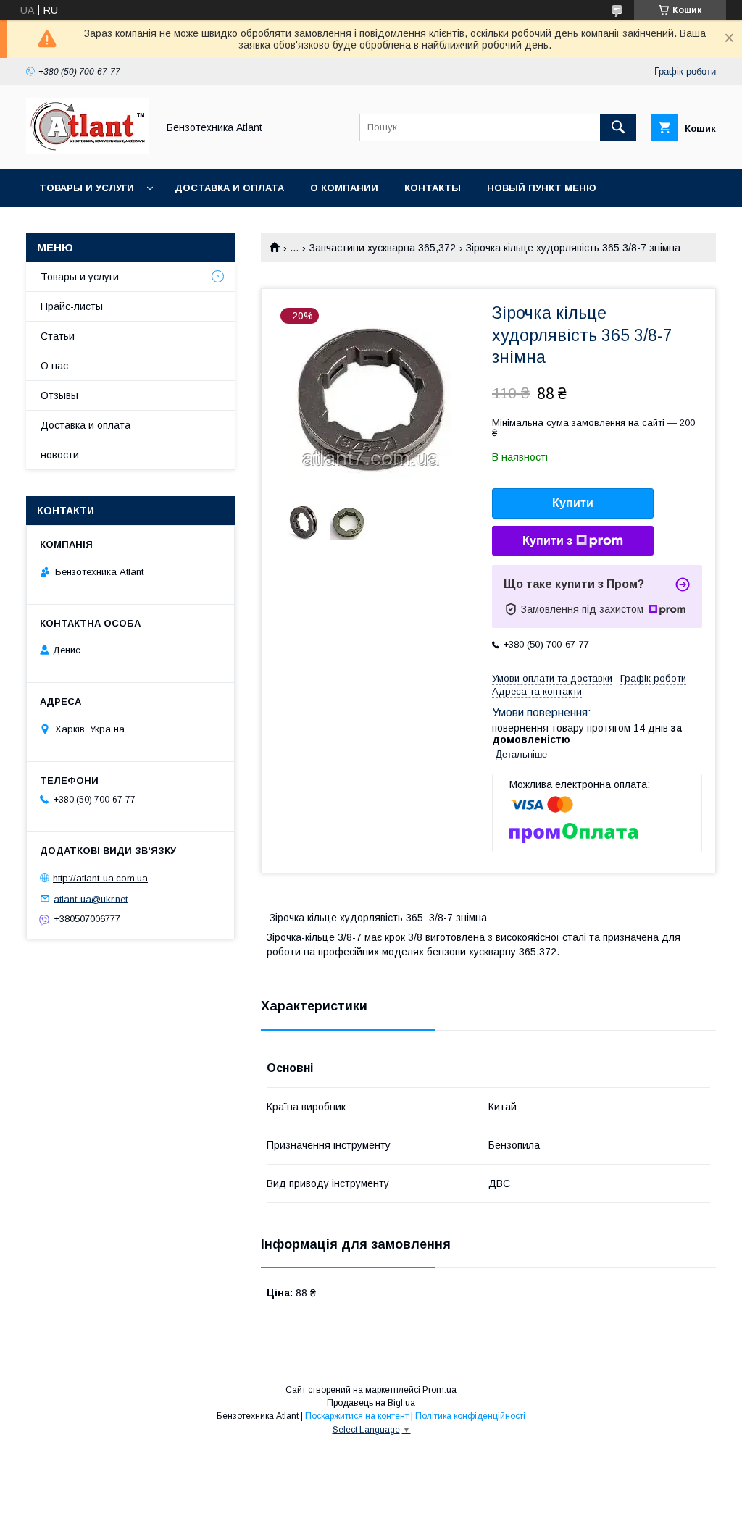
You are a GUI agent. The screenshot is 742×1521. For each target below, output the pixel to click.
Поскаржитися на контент (357, 1416)
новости (60, 455)
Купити (572, 503)
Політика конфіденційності (470, 1416)
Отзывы (59, 395)
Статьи (58, 336)
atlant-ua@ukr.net (91, 898)
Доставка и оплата (229, 188)
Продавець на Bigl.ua (371, 1403)
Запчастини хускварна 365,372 (382, 248)
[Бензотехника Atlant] (87, 150)
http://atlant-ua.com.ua (100, 878)
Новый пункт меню (541, 188)
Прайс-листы (72, 306)
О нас (54, 366)
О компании (344, 188)
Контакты (432, 188)
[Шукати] (618, 127)
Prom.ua (439, 1390)
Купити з (547, 541)
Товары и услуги (86, 188)
